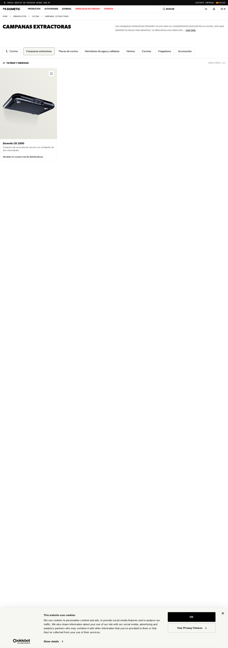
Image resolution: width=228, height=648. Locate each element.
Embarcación (19, 16)
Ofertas (108, 8)
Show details (51, 641)
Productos (34, 8)
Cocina (35, 16)
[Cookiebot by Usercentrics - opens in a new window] (21, 641)
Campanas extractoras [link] (57, 16)
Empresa (209, 3)
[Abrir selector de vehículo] (206, 9)
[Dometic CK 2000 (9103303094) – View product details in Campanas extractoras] (28, 114)
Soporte (199, 3)
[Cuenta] (214, 9)
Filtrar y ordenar (18, 63)
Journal (66, 8)
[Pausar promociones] (5, 3)
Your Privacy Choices (189, 627)
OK (191, 617)
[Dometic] (11, 9)
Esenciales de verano (87, 8)
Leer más (191, 30)
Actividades (51, 8)
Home (5, 16)
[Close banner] (223, 613)
